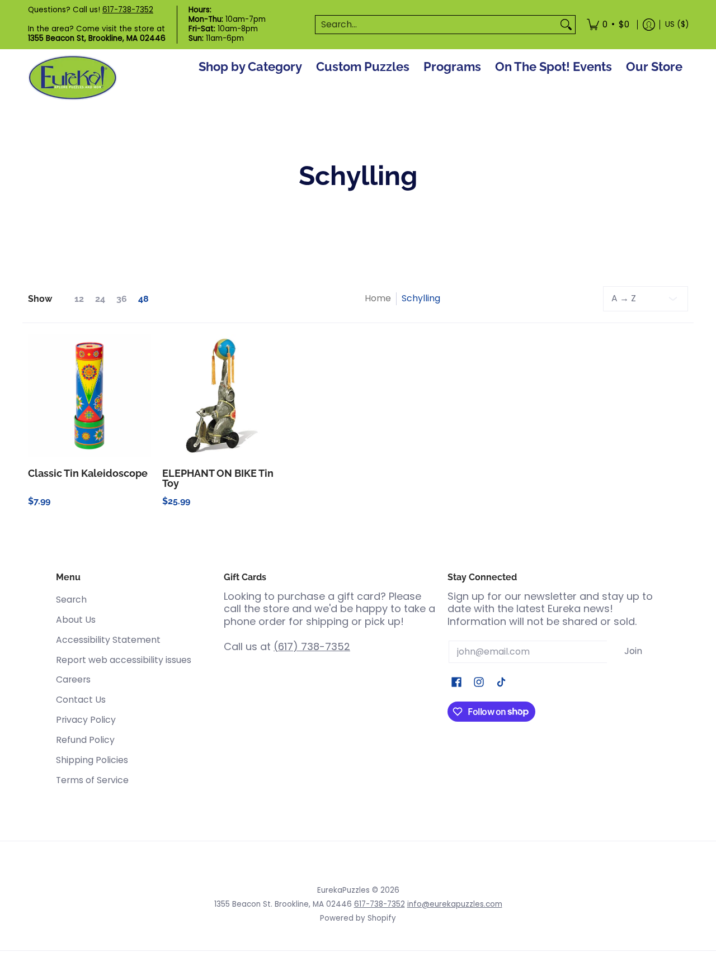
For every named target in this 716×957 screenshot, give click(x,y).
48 (143, 299)
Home (378, 298)
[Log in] (649, 24)
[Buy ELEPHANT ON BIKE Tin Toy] (223, 395)
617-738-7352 (127, 9)
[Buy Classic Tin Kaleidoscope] (89, 395)
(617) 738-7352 (312, 646)
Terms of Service (92, 780)
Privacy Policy (86, 719)
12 (79, 299)
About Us (76, 619)
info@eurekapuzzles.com (454, 904)
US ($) (677, 24)
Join (633, 651)
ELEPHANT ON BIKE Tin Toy (218, 478)
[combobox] (436, 25)
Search (71, 599)
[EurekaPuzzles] (72, 78)
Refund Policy (85, 739)
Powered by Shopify (358, 918)
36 (121, 299)
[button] (456, 683)
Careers (73, 679)
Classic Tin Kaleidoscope (88, 473)
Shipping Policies (92, 760)
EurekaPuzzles (343, 890)
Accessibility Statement (108, 639)
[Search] (566, 25)
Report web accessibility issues (123, 659)
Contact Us (81, 699)
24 (100, 299)
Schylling (421, 298)
